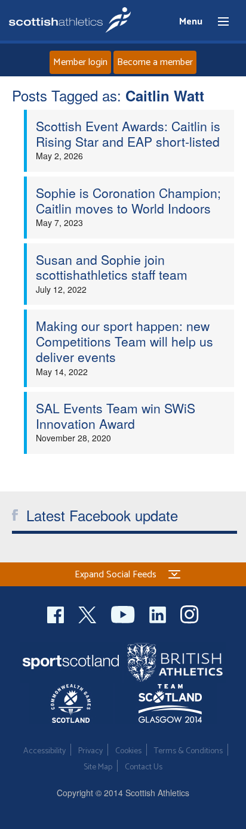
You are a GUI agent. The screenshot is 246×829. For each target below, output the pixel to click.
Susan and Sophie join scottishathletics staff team (111, 267)
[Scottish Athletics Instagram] (189, 613)
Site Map (98, 767)
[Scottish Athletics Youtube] (124, 613)
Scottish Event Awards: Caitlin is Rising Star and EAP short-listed (128, 133)
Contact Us (143, 767)
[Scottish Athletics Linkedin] (158, 613)
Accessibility (44, 751)
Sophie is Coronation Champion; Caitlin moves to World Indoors (128, 200)
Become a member (155, 62)
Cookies (128, 751)
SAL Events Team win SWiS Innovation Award (115, 415)
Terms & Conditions (188, 751)
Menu (218, 22)
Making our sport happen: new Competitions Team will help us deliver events (124, 341)
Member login (80, 62)
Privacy (90, 751)
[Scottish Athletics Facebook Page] (56, 613)
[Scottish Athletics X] (88, 613)
